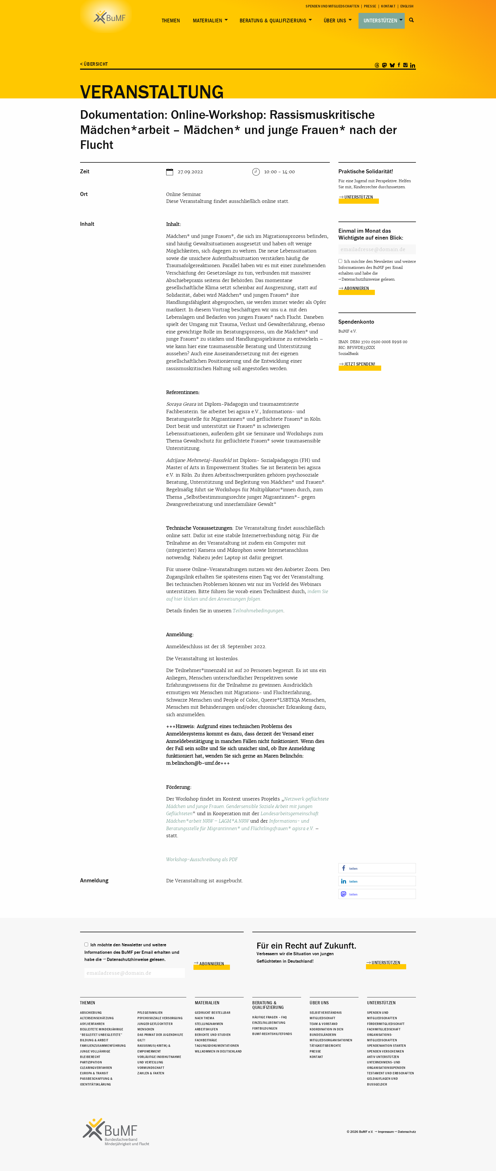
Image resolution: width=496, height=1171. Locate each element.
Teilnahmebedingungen (258, 611)
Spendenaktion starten (386, 1046)
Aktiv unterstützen (383, 1057)
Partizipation (91, 1062)
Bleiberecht (90, 1057)
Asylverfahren (92, 1024)
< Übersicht (94, 64)
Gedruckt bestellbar (212, 1013)
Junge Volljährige (95, 1051)
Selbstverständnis (326, 1013)
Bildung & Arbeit (94, 1040)
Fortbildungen (264, 1028)
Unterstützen (381, 21)
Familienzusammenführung (103, 1046)
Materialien (207, 21)
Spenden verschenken (385, 1051)
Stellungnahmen (209, 1024)
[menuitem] (169, 21)
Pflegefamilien (150, 1013)
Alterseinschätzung (97, 1018)
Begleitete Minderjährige (101, 1029)
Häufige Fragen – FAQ (269, 1017)
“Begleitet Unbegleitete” (101, 1035)
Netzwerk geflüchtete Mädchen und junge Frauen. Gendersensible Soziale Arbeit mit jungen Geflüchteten (247, 806)
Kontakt (388, 6)
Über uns (335, 21)
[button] (377, 868)
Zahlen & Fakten (150, 1073)
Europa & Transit (94, 1073)
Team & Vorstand (324, 1024)
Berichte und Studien (213, 1035)
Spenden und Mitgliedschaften (332, 6)
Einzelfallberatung (269, 1023)
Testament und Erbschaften (390, 1073)
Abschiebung (91, 1013)
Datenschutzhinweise (361, 279)
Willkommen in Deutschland (218, 1051)
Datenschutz (407, 1132)
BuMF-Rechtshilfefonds (272, 1034)
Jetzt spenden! (359, 364)
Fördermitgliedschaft (386, 1024)
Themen (171, 21)
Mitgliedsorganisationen (331, 1040)
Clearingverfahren (96, 1068)
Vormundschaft (150, 1068)
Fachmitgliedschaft (384, 1029)
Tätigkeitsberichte (325, 1046)
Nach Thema (204, 1018)
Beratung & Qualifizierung (273, 21)
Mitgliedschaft (323, 1018)
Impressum (386, 1132)
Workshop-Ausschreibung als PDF (202, 860)
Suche (411, 20)
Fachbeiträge (206, 1040)
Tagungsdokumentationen (217, 1046)
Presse (370, 6)
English (407, 6)
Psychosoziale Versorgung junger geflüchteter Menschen (160, 1023)
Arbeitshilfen (206, 1029)
